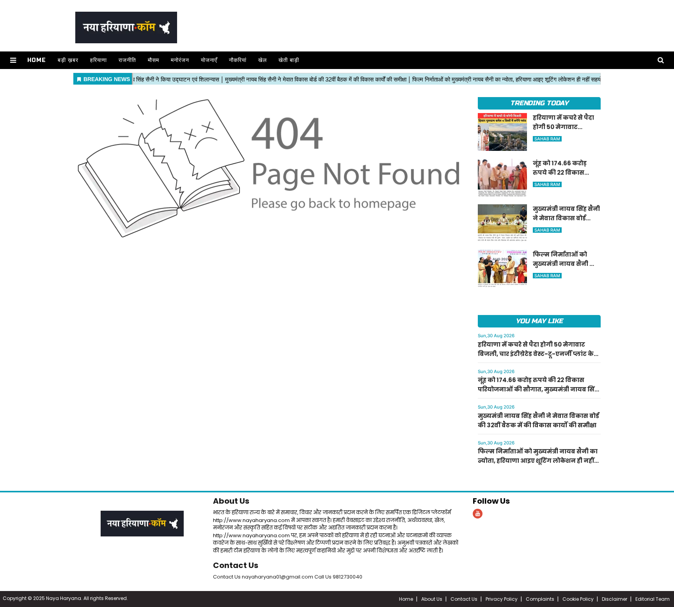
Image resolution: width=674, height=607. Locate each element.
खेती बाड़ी (288, 60)
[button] (13, 60)
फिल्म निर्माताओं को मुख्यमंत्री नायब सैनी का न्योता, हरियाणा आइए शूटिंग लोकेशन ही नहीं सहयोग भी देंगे (538, 460)
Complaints (540, 599)
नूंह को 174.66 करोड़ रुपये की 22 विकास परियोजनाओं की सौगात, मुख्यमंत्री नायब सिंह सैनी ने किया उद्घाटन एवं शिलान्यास (538, 389)
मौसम (153, 60)
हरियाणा (98, 60)
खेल (262, 60)
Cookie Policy (578, 599)
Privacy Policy (502, 599)
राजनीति (127, 60)
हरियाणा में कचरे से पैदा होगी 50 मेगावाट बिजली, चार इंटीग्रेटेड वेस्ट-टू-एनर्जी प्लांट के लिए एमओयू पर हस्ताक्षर (536, 353)
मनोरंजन (180, 60)
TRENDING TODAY (539, 103)
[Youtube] (477, 514)
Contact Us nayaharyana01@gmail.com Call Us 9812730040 (287, 576)
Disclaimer (614, 599)
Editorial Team (652, 599)
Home (36, 60)
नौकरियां (238, 60)
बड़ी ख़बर (68, 60)
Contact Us (235, 565)
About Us (231, 501)
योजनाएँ (209, 60)
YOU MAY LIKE (539, 321)
